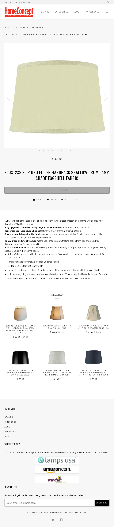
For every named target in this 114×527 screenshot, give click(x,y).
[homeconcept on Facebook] (61, 520)
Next (106, 97)
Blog (84, 512)
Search (53, 512)
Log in (7, 2)
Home (7, 27)
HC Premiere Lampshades (29, 27)
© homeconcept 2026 (38, 512)
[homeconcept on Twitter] (52, 520)
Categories (61, 12)
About (77, 12)
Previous (8, 97)
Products (70, 512)
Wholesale (92, 12)
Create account (24, 2)
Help (107, 12)
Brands (45, 12)
